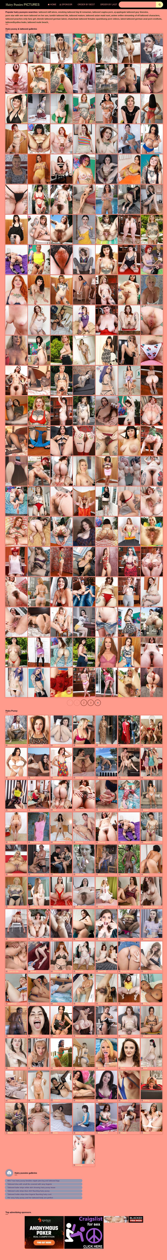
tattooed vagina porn (102, 12)
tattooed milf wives (48, 12)
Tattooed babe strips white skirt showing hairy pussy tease (31, 1187)
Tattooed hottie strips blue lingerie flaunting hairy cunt (29, 1194)
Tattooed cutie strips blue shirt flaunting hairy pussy (28, 1191)
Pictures (23, 4)
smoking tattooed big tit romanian (74, 12)
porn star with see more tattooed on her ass (26, 15)
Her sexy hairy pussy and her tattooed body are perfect (30, 1198)
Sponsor (67, 4)
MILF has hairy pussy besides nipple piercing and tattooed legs (33, 1181)
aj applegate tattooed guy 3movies (131, 12)
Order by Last (108, 4)
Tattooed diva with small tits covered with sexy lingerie (29, 1184)
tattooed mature (77, 15)
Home (53, 4)
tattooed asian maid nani (98, 15)
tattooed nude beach (38, 22)
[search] (159, 5)
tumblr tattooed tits (58, 15)
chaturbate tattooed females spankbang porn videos (94, 19)
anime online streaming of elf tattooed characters (135, 15)
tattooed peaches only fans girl (20, 19)
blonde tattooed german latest (52, 19)
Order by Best (86, 4)
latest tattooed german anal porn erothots (141, 19)
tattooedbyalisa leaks (15, 22)
